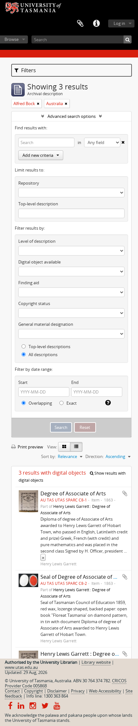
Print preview (30, 447)
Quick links (96, 24)
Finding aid (28, 283)
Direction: (94, 456)
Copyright (33, 691)
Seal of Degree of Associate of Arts (81, 576)
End (75, 382)
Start (23, 382)
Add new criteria (37, 155)
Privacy (78, 691)
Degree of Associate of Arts (73, 493)
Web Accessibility (105, 691)
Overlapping (40, 403)
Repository (28, 183)
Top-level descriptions (49, 346)
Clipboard (80, 24)
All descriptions (42, 354)
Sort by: (48, 456)
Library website (96, 662)
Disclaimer (57, 691)
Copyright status (34, 303)
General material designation (45, 324)
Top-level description (38, 204)
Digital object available (39, 262)
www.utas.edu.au (21, 667)
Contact (12, 691)
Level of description (37, 241)
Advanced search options (71, 116)
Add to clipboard (125, 493)
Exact (71, 403)
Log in (119, 23)
